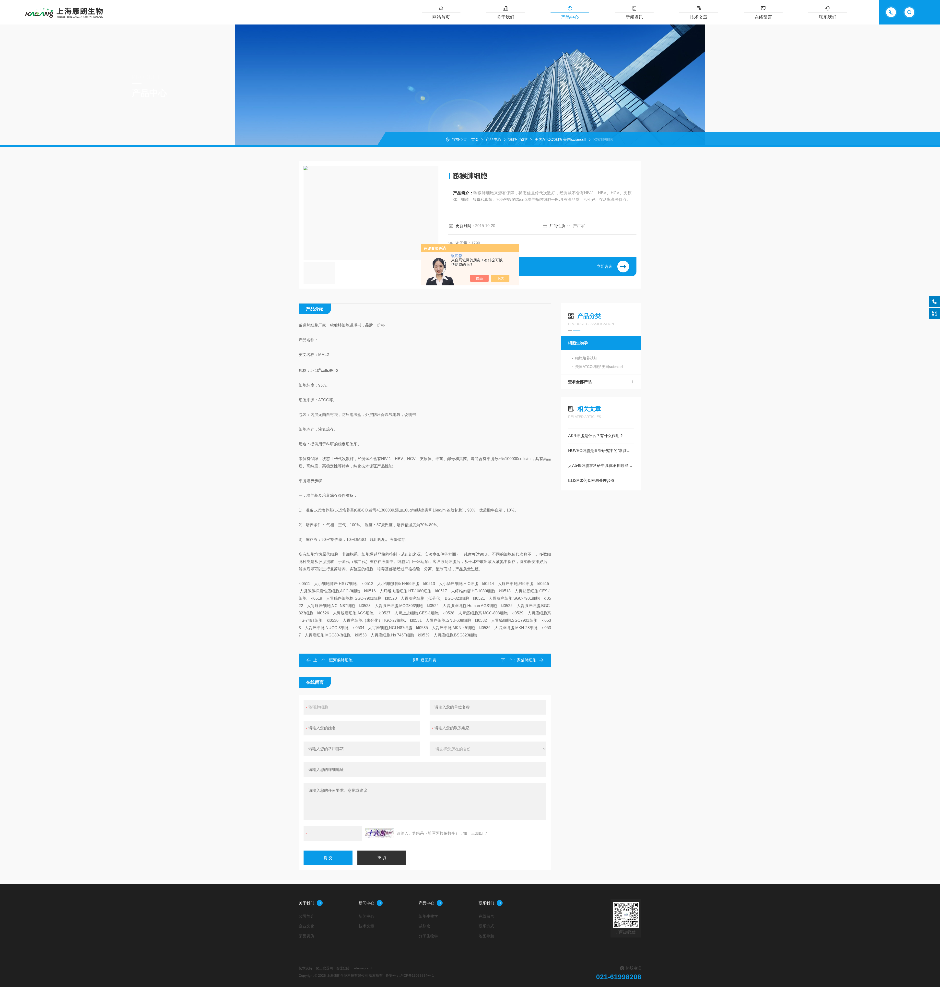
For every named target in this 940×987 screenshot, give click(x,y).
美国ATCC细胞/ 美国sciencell (560, 139)
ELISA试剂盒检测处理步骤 (591, 480)
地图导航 (486, 936)
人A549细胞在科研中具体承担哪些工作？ (601, 465)
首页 (475, 139)
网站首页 (441, 17)
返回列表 (428, 660)
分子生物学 (428, 936)
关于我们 (505, 17)
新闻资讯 (634, 17)
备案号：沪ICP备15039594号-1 (410, 975)
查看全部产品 (580, 382)
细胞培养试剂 (586, 358)
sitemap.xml (362, 968)
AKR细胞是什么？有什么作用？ (595, 436)
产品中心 (570, 17)
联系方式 (486, 926)
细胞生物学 (518, 139)
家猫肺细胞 (526, 660)
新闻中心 (366, 903)
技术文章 (698, 17)
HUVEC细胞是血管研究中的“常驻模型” (601, 451)
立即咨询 (604, 266)
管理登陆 (343, 968)
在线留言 (763, 17)
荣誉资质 (306, 936)
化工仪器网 (324, 968)
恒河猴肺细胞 (340, 660)
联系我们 (827, 17)
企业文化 (306, 926)
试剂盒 (424, 926)
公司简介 (306, 916)
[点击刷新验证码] (379, 833)
